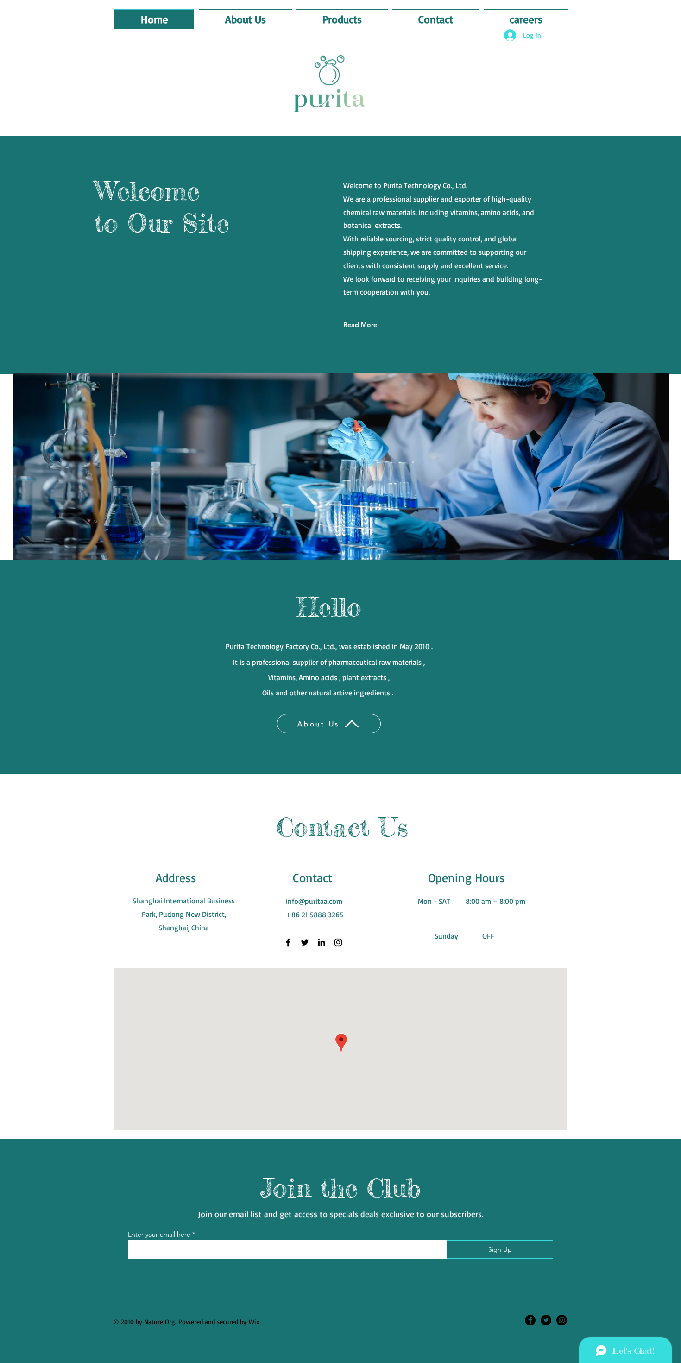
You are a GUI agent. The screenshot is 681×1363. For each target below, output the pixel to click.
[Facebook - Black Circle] (530, 1320)
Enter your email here (159, 1234)
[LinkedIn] (321, 942)
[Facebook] (288, 942)
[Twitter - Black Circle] (546, 1320)
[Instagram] (338, 942)
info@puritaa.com (314, 901)
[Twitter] (305, 942)
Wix (254, 1321)
